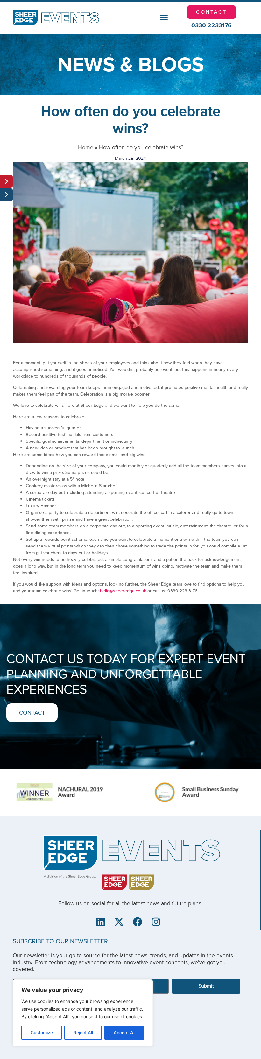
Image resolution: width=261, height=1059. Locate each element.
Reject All (83, 1032)
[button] (163, 17)
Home (85, 147)
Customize (42, 1032)
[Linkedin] (100, 921)
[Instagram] (156, 921)
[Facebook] (137, 921)
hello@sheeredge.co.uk (123, 591)
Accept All (124, 1032)
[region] (83, 1012)
